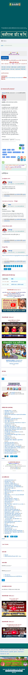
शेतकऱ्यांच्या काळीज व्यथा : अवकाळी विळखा (11, 485)
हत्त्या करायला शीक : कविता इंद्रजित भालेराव (12, 514)
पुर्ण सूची (3, 458)
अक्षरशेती (18, 67)
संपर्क (8, 653)
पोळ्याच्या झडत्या (7, 413)
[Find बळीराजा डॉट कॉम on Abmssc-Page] (11, 388)
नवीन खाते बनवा (7, 575)
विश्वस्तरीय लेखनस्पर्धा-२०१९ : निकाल (11, 500)
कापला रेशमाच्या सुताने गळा (8, 449)
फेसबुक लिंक (5, 247)
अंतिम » (9, 269)
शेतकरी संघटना (21, 651)
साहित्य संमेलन (21, 649)
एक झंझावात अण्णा (6, 178)
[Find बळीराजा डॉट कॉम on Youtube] (19, 388)
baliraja (4, 149)
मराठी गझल (12, 69)
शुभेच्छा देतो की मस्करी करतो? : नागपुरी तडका (12, 516)
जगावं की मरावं (7, 533)
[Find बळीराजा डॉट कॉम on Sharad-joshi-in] (8, 388)
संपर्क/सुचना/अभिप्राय (8, 430)
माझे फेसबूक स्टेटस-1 (8, 410)
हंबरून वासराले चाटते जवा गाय (9, 443)
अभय (23, 152)
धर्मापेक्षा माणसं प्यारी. (7, 492)
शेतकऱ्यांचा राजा (3, 653)
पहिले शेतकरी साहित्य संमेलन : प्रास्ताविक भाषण (12, 513)
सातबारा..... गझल (7, 505)
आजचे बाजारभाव (7, 649)
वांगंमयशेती (13, 392)
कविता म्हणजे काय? (14, 281)
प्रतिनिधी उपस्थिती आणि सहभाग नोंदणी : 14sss (12, 556)
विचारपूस (5, 435)
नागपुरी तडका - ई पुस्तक (8, 412)
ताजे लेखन (8, 67)
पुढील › (5, 269)
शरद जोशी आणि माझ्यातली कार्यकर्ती (10, 451)
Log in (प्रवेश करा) (17, 194)
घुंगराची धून (6, 489)
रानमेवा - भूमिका (7, 421)
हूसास (5, 524)
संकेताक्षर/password (6, 570)
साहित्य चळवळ (13, 67)
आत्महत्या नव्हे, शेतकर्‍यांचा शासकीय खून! (11, 509)
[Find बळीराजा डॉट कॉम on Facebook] (14, 388)
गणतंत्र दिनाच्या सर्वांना (7, 226)
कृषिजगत (15, 651)
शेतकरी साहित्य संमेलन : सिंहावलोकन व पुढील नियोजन (13, 439)
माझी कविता (5, 154)
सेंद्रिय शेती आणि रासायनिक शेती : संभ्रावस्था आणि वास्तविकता (15, 414)
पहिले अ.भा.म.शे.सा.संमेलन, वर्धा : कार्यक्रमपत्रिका (12, 446)
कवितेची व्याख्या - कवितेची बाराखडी (17, 284)
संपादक (9, 204)
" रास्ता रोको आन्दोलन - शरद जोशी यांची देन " (12, 518)
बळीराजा (8, 149)
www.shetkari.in (10, 296)
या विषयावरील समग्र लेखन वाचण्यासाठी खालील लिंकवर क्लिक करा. (14, 361)
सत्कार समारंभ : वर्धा (7, 437)
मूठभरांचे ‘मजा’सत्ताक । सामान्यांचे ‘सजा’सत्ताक (12, 510)
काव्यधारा (7, 69)
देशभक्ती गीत (13, 157)
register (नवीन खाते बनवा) (15, 167)
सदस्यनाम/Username (6, 565)
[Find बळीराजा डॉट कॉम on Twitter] (16, 388)
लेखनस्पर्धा (23, 67)
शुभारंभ (5, 417)
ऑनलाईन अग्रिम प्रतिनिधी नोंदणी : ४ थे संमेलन (12, 447)
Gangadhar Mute (16, 152)
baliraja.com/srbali (14, 363)
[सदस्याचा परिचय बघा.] (4, 97)
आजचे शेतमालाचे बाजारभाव (9, 420)
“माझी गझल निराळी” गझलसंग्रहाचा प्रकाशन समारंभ (13, 429)
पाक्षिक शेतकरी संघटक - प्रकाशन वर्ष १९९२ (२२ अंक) (13, 504)
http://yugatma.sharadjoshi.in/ (14, 671)
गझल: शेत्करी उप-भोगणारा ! (9, 506)
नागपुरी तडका (17, 69)
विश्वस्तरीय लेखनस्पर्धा (4, 651)
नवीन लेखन (3, 67)
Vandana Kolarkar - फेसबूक (10, 201)
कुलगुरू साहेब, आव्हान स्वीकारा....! (10, 426)
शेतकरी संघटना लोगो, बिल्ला (9, 442)
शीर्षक (12, 279)
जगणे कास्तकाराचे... (7, 520)
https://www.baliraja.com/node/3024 (14, 77)
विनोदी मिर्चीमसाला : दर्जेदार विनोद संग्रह (11, 418)
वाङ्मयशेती (3, 69)
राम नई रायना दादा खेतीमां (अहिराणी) (10, 484)
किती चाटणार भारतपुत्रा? (8, 453)
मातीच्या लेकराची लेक (8, 501)
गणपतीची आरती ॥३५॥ (8, 438)
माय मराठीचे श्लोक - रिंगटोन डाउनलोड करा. (11, 431)
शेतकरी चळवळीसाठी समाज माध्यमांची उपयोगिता (12, 521)
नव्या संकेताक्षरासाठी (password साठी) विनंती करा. (13, 576)
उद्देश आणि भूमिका (7, 433)
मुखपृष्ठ (2, 45)
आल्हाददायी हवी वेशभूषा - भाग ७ (9, 529)
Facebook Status (14, 649)
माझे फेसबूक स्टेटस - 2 (8, 425)
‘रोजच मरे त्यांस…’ (7, 497)
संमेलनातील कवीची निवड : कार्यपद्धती (10, 498)
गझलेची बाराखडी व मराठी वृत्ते (9, 450)
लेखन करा (6, 555)
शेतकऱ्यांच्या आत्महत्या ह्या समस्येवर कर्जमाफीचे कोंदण (13, 530)
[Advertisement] (14, 16)
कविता (4, 157)
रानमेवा (13, 149)
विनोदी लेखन (23, 69)
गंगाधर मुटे (4, 93)
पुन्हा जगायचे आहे (7, 502)
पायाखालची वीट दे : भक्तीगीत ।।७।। (11, 445)
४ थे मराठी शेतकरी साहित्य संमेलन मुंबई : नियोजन (12, 434)
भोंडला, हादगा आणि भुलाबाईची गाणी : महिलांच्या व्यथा (13, 427)
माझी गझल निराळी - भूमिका (9, 488)
